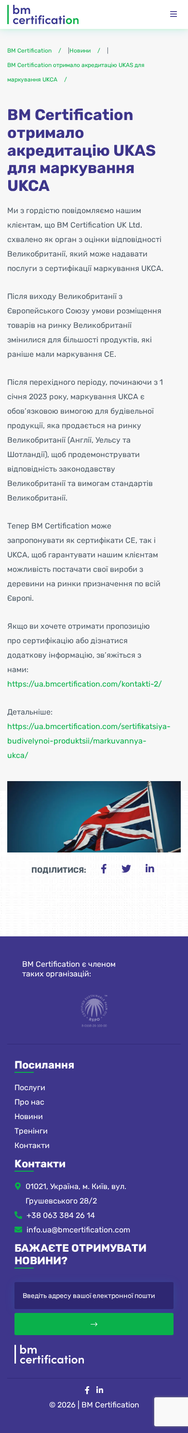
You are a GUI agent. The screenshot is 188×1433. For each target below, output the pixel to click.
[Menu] (173, 14)
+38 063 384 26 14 (61, 1215)
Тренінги (31, 1131)
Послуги (29, 1087)
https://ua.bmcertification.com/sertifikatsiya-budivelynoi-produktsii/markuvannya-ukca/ (89, 741)
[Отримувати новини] (94, 1324)
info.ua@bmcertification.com (78, 1229)
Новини (28, 1116)
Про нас (29, 1102)
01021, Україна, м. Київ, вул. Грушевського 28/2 (76, 1193)
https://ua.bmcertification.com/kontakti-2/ (84, 684)
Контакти (32, 1145)
